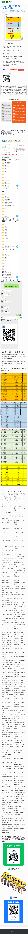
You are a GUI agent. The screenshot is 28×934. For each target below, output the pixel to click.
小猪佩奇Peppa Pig (6, 758)
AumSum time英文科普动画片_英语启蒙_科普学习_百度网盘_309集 (19, 792)
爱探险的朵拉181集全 (19, 706)
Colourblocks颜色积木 (7, 684)
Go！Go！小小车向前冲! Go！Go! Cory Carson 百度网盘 (7, 802)
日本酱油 (16, 592)
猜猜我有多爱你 (6, 702)
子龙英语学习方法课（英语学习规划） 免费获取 (19, 606)
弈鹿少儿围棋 (5, 580)
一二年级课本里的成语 (7, 660)
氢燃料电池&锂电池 (7, 592)
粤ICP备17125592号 (14, 931)
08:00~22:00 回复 (7, 73)
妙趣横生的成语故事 (19, 562)
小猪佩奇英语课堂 (6, 698)
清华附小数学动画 (6, 632)
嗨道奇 (4, 524)
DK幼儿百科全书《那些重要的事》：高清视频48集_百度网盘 (19, 786)
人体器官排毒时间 (18, 586)
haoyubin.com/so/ (10, 50)
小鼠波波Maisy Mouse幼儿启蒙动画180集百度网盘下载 (7, 728)
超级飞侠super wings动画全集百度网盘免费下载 (7, 746)
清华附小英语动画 (6, 554)
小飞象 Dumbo (5, 532)
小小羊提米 (5, 750)
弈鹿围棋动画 (5, 582)
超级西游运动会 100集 (19, 644)
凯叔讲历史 (5, 628)
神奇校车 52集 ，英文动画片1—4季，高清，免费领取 (19, 808)
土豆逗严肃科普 (18, 580)
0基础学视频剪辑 (18, 750)
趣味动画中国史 (18, 598)
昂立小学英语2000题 (19, 634)
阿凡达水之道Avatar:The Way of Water (6, 754)
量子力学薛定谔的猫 (19, 594)
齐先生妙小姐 (5, 634)
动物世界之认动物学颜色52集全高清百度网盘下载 (7, 808)
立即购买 (21, 70)
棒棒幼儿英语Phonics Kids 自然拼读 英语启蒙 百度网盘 (7, 820)
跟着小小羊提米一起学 (7, 568)
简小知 (15, 550)
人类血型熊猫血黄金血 (19, 588)
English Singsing (6, 832)
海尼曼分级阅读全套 (7, 614)
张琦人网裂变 (5, 586)
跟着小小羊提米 (18, 684)
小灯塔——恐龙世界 (7, 668)
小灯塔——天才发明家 (7, 672)
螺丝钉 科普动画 (6, 576)
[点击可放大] (14, 149)
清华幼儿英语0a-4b (6, 736)
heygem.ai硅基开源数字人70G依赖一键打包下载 (19, 508)
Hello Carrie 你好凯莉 (7, 776)
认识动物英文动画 (18, 632)
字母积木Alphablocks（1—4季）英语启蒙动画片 (7, 814)
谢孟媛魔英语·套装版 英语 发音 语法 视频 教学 (19, 624)
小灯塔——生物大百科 (19, 660)
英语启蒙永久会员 (6, 506)
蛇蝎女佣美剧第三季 (7, 662)
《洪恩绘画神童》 (18, 648)
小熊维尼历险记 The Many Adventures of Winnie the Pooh (7, 542)
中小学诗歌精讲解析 (19, 602)
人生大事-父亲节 (18, 662)
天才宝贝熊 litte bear (7, 762)
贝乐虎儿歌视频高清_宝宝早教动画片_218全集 (7, 768)
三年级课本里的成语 (19, 656)
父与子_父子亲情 (18, 752)
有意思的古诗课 (6, 562)
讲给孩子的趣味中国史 (7, 602)
